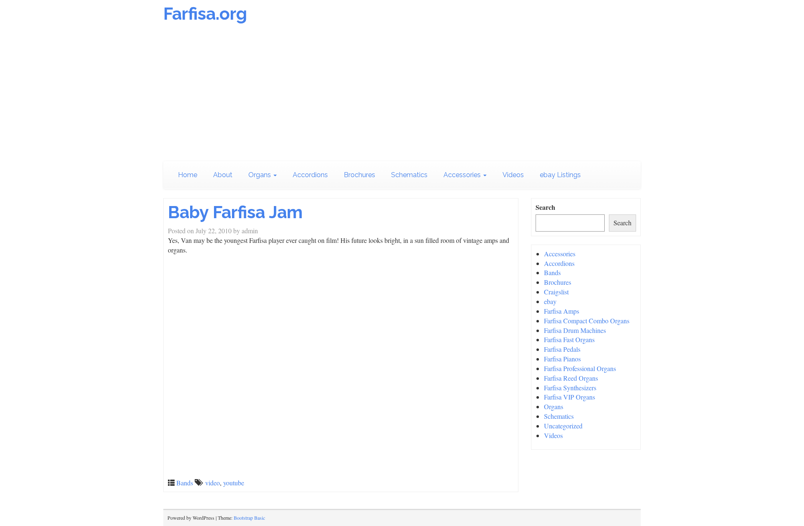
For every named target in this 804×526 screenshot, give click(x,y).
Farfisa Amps (561, 311)
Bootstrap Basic (249, 517)
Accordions (310, 175)
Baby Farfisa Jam (235, 212)
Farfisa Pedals (562, 349)
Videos (513, 175)
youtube (233, 482)
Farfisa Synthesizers (570, 387)
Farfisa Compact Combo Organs (586, 320)
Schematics (409, 175)
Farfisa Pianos (562, 358)
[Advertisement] (402, 94)
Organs (260, 175)
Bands (184, 482)
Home (187, 175)
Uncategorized (563, 425)
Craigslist (556, 291)
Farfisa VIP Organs (569, 396)
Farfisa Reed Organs (571, 378)
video (212, 482)
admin (250, 230)
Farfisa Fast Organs (569, 339)
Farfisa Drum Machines (575, 330)
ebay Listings (560, 175)
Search (545, 207)
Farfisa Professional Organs (580, 368)
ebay (550, 301)
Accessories (462, 175)
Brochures (359, 175)
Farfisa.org (205, 13)
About (222, 175)
